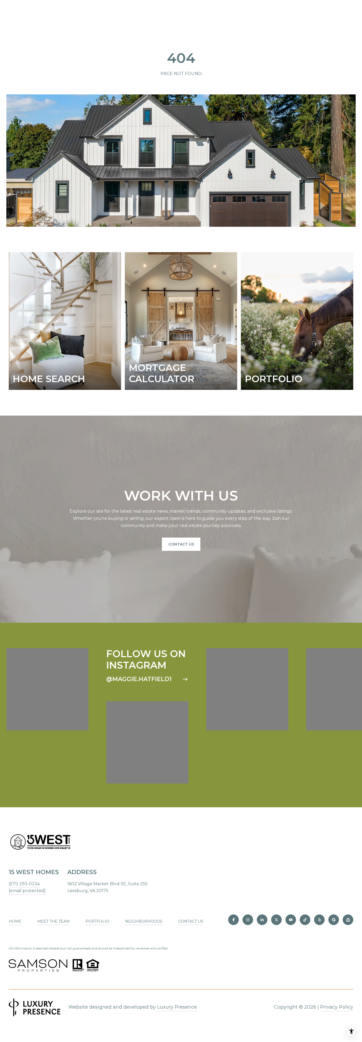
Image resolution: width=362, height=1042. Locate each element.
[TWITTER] (276, 919)
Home (15, 921)
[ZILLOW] (348, 919)
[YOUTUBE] (290, 919)
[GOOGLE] (333, 919)
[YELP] (319, 919)
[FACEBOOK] (233, 919)
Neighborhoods (143, 921)
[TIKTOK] (305, 919)
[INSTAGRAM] (247, 919)
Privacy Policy (336, 1007)
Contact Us (181, 544)
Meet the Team (53, 921)
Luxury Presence (177, 1007)
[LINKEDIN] (262, 919)
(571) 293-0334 (24, 883)
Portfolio (97, 921)
